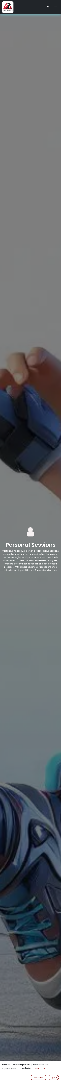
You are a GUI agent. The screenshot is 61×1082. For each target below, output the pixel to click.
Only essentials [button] (38, 1077)
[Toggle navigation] (56, 7)
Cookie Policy (38, 1068)
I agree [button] (53, 1077)
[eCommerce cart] (48, 7)
